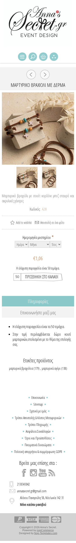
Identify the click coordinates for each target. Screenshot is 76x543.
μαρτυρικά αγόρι (51, 368)
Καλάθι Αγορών (43, 56)
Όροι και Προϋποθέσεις (38, 438)
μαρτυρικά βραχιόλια (21, 368)
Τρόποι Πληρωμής (38, 424)
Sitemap (38, 404)
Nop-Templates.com (45, 533)
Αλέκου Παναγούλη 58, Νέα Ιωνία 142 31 (42, 501)
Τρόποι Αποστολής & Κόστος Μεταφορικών (38, 418)
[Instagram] (33, 472)
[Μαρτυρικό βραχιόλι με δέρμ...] (31, 74)
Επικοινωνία (38, 397)
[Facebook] (24, 472)
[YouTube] (42, 472)
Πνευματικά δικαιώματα (38, 445)
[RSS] (52, 472)
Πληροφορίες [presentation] (38, 301)
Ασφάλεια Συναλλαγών (38, 431)
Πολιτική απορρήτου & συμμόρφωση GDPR (38, 451)
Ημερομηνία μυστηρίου (37, 237)
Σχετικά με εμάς (38, 411)
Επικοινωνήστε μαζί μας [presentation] (38, 312)
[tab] (38, 301)
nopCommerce (45, 530)
